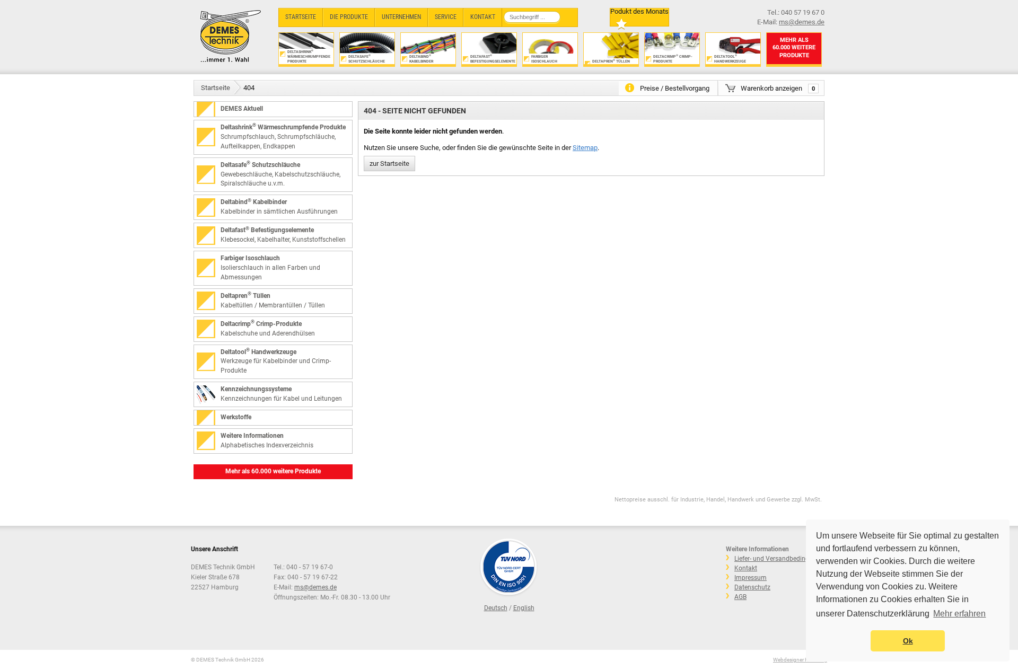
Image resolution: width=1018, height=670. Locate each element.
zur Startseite (389, 164)
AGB (740, 597)
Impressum (750, 577)
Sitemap (585, 148)
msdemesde (315, 587)
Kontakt (745, 568)
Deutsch (495, 608)
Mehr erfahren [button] (959, 613)
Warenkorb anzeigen (778, 88)
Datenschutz (752, 587)
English (523, 608)
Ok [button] (908, 641)
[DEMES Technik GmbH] (231, 36)
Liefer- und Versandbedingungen (780, 558)
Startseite (215, 88)
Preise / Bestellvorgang (674, 88)
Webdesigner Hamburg (800, 660)
